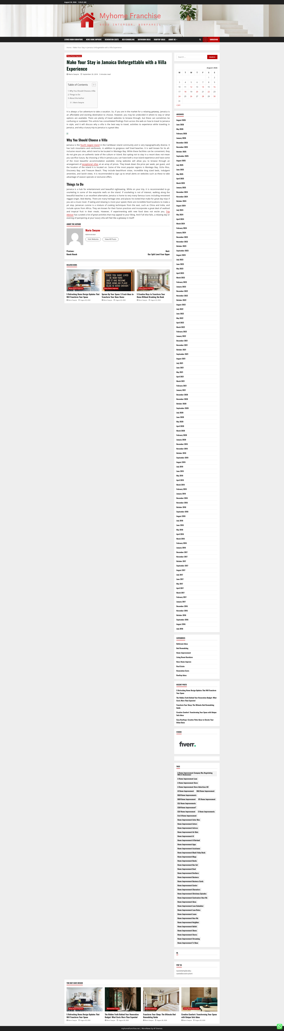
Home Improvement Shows (187, 930)
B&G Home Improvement (205, 791)
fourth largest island (90, 145)
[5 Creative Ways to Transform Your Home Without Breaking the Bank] (153, 280)
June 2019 (180, 471)
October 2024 (181, 201)
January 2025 (181, 187)
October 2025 (181, 151)
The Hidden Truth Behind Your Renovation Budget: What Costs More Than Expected (122, 1016)
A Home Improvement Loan (187, 778)
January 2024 (181, 232)
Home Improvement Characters (189, 889)
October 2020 (181, 403)
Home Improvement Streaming (189, 938)
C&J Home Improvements (187, 803)
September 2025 (182, 156)
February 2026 (181, 133)
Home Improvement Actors (187, 824)
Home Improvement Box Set (188, 865)
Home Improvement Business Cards (190, 881)
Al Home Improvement (186, 791)
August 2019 (180, 462)
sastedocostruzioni (184, 973)
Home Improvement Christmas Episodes (192, 893)
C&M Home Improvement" (187, 807)
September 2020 (182, 408)
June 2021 (180, 367)
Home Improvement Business (188, 877)
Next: (159, 253)
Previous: (72, 253)
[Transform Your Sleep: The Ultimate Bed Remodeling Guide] (161, 999)
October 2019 (181, 453)
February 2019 (181, 489)
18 (185, 91)
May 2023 (179, 268)
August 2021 (180, 358)
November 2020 (182, 399)
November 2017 (181, 556)
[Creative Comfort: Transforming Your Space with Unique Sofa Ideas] (199, 999)
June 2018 (180, 525)
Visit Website (93, 239)
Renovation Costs (112, 39)
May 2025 (179, 174)
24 (179, 96)
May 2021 (179, 372)
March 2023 (180, 277)
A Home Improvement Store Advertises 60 (193, 787)
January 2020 (181, 439)
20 (197, 91)
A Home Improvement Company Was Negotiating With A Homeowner (195, 774)
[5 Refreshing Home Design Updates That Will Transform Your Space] (83, 280)
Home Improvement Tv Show (188, 943)
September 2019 (182, 457)
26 (191, 96)
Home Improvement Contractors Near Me (192, 897)
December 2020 (182, 394)
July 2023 (179, 259)
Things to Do (75, 94)
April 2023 (180, 273)
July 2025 (179, 165)
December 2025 (182, 142)
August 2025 (181, 160)
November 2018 (182, 502)
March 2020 (180, 430)
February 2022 (181, 331)
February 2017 (181, 597)
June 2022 (180, 313)
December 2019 (182, 444)
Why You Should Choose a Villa (82, 91)
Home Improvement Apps (187, 844)
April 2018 (180, 534)
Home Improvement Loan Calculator (190, 906)
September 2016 (182, 619)
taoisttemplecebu (183, 971)
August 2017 (180, 570)
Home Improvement (183, 652)
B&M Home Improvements (187, 795)
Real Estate (180, 666)
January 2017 (181, 601)
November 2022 (182, 295)
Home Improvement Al (186, 836)
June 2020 (180, 417)
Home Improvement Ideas (187, 901)
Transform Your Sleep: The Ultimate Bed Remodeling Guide (159, 1016)
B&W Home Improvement (187, 799)
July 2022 (179, 309)
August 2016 (180, 624)
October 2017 (181, 561)
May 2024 (179, 214)
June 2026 (180, 124)
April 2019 (180, 480)
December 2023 (182, 237)
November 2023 (182, 241)
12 (191, 87)
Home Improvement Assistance (189, 848)
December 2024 (182, 192)
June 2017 (179, 579)
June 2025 (180, 169)
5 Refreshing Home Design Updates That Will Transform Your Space (83, 295)
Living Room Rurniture (73, 39)
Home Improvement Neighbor (188, 922)
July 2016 (179, 628)
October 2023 (181, 246)
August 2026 (181, 120)
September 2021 (182, 354)
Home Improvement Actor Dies (189, 819)
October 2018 (181, 507)
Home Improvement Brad (187, 869)
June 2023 (180, 264)
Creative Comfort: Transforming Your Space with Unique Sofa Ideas (199, 1016)
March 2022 (180, 327)
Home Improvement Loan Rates (189, 910)
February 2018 (181, 543)
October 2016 (181, 615)
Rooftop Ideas (159, 39)
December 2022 (182, 291)
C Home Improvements (206, 811)
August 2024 (181, 205)
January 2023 (181, 286)
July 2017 (179, 574)
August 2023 (181, 255)
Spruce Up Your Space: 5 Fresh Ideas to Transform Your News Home (118, 295)
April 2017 (180, 588)
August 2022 (181, 304)
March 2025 (180, 183)
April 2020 (180, 426)
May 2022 (179, 318)
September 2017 (182, 565)
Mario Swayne (74, 74)
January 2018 (181, 547)
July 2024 (179, 210)
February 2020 (181, 435)
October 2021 (181, 349)
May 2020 (179, 421)
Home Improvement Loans (187, 914)
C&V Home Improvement (186, 811)
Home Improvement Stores (187, 934)
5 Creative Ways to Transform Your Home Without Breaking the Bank (151, 295)
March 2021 (180, 381)
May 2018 (179, 529)
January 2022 (181, 336)
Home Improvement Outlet (187, 926)
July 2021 (179, 363)
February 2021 (181, 385)
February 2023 (181, 282)
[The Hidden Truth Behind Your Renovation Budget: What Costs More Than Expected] (123, 999)
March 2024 (180, 223)
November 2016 (182, 610)
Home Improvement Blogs (187, 856)
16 (214, 87)
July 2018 (179, 520)
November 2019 (182, 448)
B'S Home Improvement (206, 799)
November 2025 (182, 147)
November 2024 (182, 196)
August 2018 (180, 516)
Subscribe (214, 39)
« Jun (178, 105)
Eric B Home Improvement (187, 815)
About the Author (77, 98)
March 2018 (180, 538)
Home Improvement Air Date (188, 832)
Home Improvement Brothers (188, 873)
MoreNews (146, 1028)
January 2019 (181, 493)
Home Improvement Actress (188, 828)
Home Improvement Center (187, 885)
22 (209, 91)
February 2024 (181, 228)
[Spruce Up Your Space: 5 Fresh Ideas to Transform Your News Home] (118, 280)
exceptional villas (90, 164)
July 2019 (179, 466)
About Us (172, 39)
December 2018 (182, 498)
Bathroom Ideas (144, 39)
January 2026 (181, 138)
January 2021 (181, 390)
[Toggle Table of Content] (92, 85)
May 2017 (179, 583)
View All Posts (110, 239)
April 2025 (180, 178)
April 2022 (180, 322)
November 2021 (182, 345)
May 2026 (179, 129)
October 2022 (181, 300)
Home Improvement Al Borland (189, 840)
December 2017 (181, 552)
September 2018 (182, 511)
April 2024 (180, 219)
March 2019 (180, 484)
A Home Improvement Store (188, 783)
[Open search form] (200, 39)
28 (203, 96)
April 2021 (180, 376)
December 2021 (182, 340)
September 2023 (182, 250)
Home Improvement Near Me (188, 918)
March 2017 (180, 592)
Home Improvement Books (187, 860)
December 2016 (182, 606)
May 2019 (179, 475)
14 (203, 87)
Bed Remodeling (128, 39)
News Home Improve (94, 39)
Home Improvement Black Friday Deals (191, 852)
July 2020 (179, 412)
